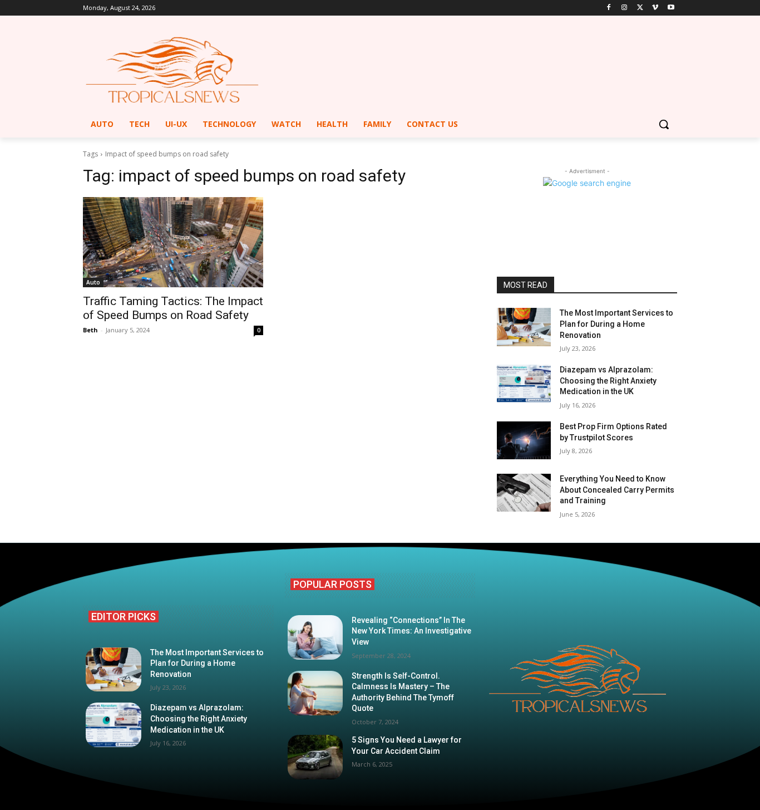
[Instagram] (624, 8)
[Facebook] (609, 8)
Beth (90, 330)
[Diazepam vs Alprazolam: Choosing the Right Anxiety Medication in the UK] (524, 383)
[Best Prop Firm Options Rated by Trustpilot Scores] (524, 440)
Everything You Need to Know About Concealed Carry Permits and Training (617, 489)
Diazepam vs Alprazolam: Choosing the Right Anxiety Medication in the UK (608, 380)
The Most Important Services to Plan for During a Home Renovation (616, 323)
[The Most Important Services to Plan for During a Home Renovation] (524, 327)
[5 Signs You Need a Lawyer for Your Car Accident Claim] (315, 757)
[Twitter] (640, 8)
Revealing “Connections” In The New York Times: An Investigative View (411, 631)
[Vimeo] (655, 8)
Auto (93, 282)
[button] (663, 124)
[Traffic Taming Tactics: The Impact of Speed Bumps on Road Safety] (173, 242)
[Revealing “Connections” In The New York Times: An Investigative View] (315, 637)
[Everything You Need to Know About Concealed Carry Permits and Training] (524, 493)
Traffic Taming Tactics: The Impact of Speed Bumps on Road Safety (173, 308)
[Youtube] (670, 8)
